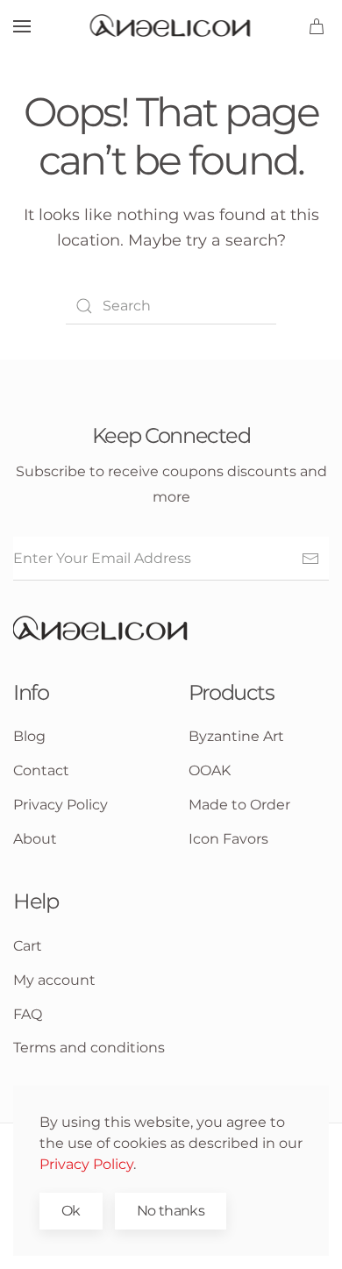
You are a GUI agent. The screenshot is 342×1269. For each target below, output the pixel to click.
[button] (22, 26)
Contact (41, 770)
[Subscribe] (310, 559)
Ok (71, 1210)
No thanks (170, 1210)
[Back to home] (171, 26)
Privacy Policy (86, 1164)
